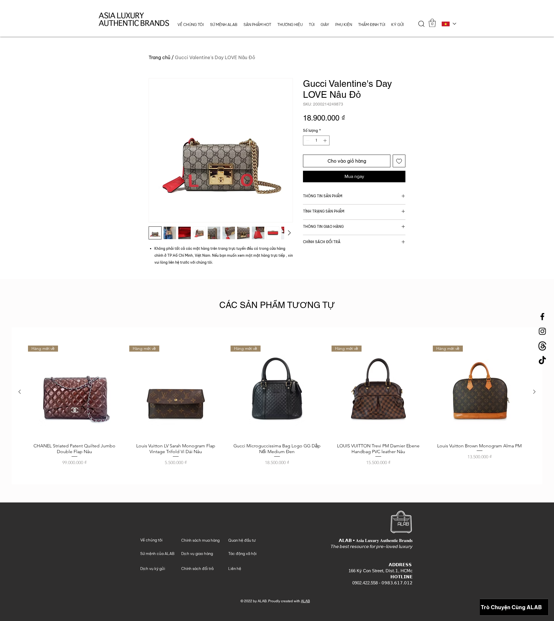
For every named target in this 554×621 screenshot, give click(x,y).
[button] (290, 25)
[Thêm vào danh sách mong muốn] (399, 161)
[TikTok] (542, 360)
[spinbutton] (316, 140)
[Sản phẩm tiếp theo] (534, 391)
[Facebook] (542, 316)
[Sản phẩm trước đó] (19, 391)
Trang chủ (159, 57)
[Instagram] (542, 331)
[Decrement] (307, 140)
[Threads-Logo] (542, 346)
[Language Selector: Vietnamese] (449, 24)
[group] (277, 406)
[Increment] (325, 140)
